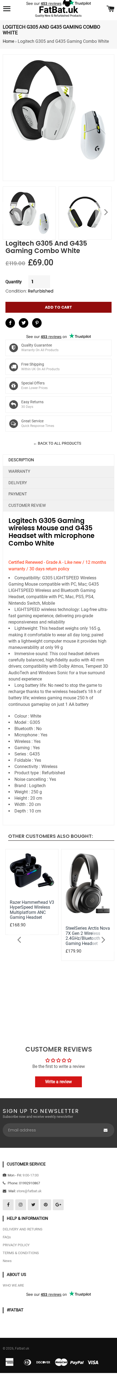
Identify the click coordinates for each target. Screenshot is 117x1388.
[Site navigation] (7, 9)
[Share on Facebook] (10, 323)
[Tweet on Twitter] (23, 323)
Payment (17, 494)
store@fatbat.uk (29, 1191)
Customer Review (27, 505)
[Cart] (110, 9)
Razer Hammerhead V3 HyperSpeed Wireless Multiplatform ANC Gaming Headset (32, 910)
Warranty (19, 471)
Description (21, 459)
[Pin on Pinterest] (37, 323)
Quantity (13, 281)
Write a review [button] (58, 1081)
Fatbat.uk (22, 1348)
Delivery (17, 482)
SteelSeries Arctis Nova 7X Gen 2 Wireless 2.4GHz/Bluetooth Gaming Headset (88, 936)
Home (8, 41)
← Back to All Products (57, 443)
